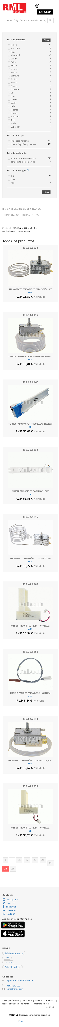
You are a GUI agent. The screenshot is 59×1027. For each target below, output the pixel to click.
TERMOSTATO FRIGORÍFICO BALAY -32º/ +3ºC (30, 289)
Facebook (11, 906)
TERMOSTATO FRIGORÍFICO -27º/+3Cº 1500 (30, 558)
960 (28, 231)
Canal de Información (39, 1002)
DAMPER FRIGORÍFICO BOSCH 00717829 (30, 491)
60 (13, 231)
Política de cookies (50, 1003)
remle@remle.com (14, 988)
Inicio (5, 208)
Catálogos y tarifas (14, 952)
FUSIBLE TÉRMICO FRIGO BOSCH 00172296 (30, 693)
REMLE (14, 1014)
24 (42, 860)
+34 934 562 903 (13, 985)
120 (18, 231)
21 (19, 860)
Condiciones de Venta (26, 1002)
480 (23, 231)
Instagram (12, 899)
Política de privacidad (14, 1002)
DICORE (8, 962)
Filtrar (46, 40)
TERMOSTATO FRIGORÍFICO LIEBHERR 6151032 (30, 356)
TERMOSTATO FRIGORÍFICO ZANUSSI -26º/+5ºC (30, 760)
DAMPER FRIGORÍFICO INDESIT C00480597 (30, 625)
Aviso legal (5, 1002)
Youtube (10, 913)
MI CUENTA (45, 12)
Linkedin (11, 910)
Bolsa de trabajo (12, 967)
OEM (30, 292)
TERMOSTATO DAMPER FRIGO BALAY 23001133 (30, 423)
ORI (30, 427)
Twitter (11, 902)
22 (27, 860)
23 (35, 860)
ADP (30, 628)
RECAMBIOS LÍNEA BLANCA (25, 208)
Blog (7, 957)
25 (50, 863)
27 (12, 868)
